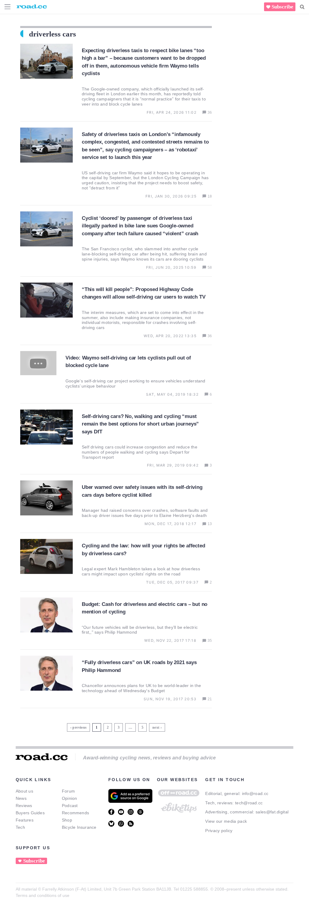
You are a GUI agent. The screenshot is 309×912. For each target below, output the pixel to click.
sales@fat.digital (272, 811)
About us (24, 791)
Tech (20, 827)
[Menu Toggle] (8, 7)
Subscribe (282, 7)
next (155, 727)
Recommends (75, 812)
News (21, 798)
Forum (68, 791)
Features (24, 820)
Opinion (69, 798)
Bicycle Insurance (79, 827)
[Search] (302, 7)
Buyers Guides (30, 812)
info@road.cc (255, 793)
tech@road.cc (249, 802)
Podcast (70, 805)
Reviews (24, 805)
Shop (67, 820)
